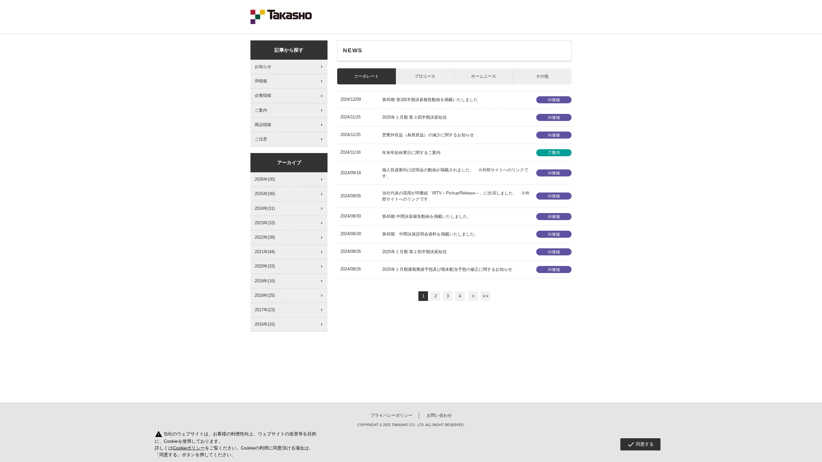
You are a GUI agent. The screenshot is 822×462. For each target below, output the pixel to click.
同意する (640, 444)
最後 (485, 296)
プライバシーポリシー (391, 415)
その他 (542, 76)
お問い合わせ (439, 415)
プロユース (425, 76)
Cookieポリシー (189, 447)
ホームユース (483, 76)
